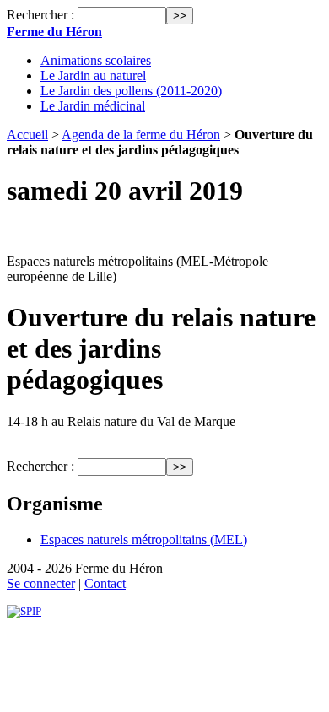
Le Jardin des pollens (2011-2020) (131, 91)
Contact (105, 583)
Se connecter (41, 583)
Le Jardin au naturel (93, 75)
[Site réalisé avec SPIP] (24, 611)
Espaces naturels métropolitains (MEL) (143, 539)
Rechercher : (40, 15)
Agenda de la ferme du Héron (141, 134)
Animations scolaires (95, 60)
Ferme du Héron (54, 31)
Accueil (27, 134)
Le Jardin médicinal (92, 106)
